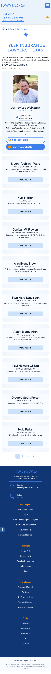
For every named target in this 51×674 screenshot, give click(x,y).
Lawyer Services (25, 509)
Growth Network (25, 535)
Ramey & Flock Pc (25, 267)
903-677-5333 (20, 140)
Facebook (25, 633)
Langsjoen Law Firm (25, 301)
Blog (25, 571)
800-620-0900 (17, 21)
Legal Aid (25, 551)
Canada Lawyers (25, 607)
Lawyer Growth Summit (25, 525)
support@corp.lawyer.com (27, 488)
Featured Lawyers (25, 602)
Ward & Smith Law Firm (25, 167)
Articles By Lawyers (25, 561)
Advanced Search (25, 587)
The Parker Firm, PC (25, 432)
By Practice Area (25, 597)
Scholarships (25, 566)
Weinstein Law (25, 110)
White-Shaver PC (25, 335)
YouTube (25, 643)
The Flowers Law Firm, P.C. (25, 232)
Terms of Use (10, 666)
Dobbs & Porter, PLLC (25, 400)
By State (25, 592)
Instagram (25, 628)
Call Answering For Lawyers (25, 519)
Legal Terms (25, 556)
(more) (25, 134)
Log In (25, 514)
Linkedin (25, 623)
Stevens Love (25, 201)
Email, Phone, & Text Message (26, 666)
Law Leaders (25, 530)
